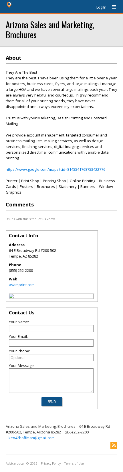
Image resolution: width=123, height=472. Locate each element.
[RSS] (113, 445)
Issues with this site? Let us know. (30, 219)
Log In (101, 7)
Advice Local (15, 463)
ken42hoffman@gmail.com (32, 437)
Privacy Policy (51, 463)
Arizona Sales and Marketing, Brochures (50, 29)
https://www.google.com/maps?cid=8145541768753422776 (55, 169)
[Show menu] (111, 7)
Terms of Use (74, 463)
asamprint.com (22, 284)
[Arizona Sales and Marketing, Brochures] (11, 297)
